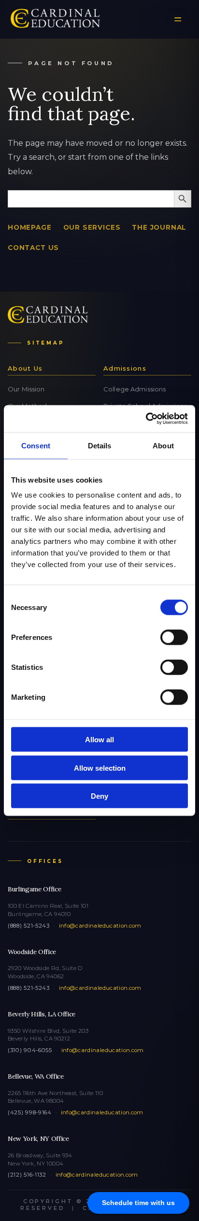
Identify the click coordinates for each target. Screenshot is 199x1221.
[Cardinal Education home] (55, 19)
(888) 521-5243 (29, 925)
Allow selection (100, 767)
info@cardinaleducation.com (100, 925)
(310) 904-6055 (30, 1050)
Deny (99, 796)
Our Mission (26, 389)
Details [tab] (100, 445)
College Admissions (134, 389)
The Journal (159, 227)
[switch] (174, 637)
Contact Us (33, 247)
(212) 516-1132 (27, 1174)
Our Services (92, 227)
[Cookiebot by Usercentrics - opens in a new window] (145, 419)
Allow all (99, 739)
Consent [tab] (35, 445)
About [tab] (163, 445)
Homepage (30, 227)
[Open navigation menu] (177, 19)
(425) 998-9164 (30, 1112)
